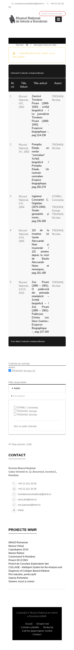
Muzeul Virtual (16, 546)
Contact (37, 634)
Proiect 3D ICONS (18, 560)
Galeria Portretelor (18, 578)
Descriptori (19, 396)
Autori (17, 388)
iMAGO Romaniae (18, 542)
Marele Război (16, 553)
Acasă (29, 623)
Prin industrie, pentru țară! (22, 574)
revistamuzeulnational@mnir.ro (29, 3)
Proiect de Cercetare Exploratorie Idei (28, 563)
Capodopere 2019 (18, 549)
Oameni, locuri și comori (21, 581)
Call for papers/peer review (37, 631)
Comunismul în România (21, 556)
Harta (21, 510)
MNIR (43, 616)
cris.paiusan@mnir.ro (29, 504)
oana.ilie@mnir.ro (27, 499)
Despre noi (43, 623)
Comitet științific (30, 627)
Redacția (48, 627)
